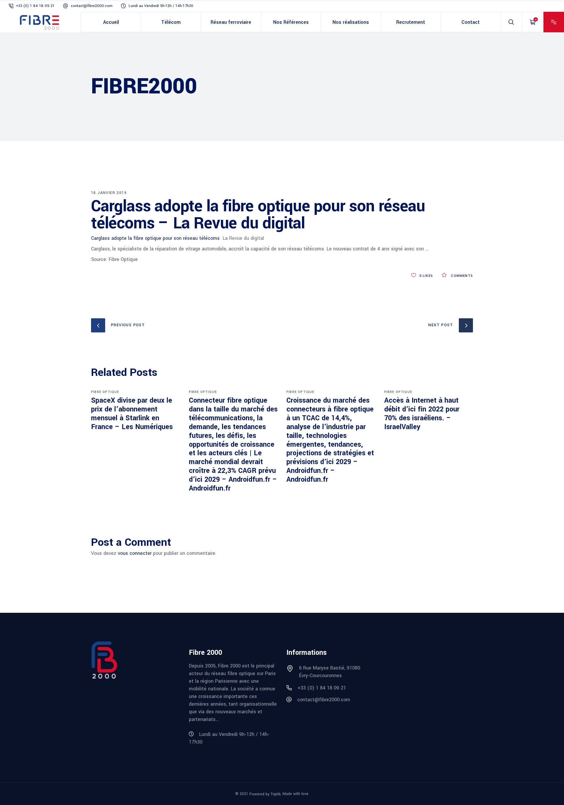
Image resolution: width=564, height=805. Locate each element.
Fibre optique (105, 392)
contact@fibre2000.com (92, 6)
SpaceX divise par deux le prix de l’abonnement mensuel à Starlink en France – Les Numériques (132, 414)
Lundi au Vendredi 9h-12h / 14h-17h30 (161, 6)
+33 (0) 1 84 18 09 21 (35, 6)
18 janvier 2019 (109, 192)
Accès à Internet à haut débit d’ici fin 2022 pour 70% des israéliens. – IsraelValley (421, 414)
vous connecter (135, 553)
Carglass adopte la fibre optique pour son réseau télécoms (155, 238)
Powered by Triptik (265, 794)
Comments (461, 276)
